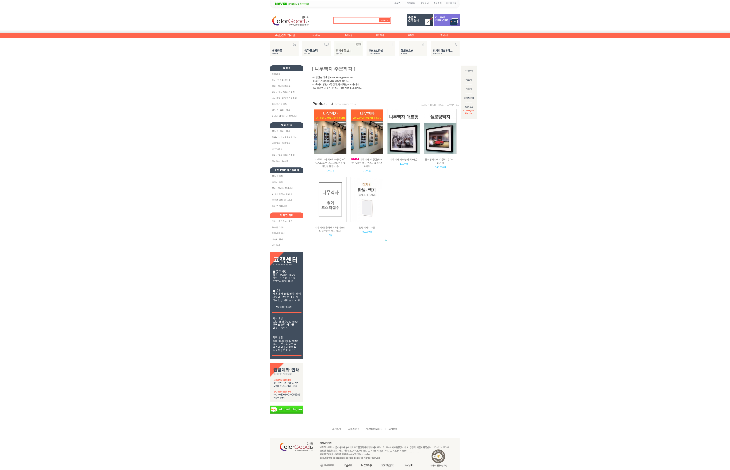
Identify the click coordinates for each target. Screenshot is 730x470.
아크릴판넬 (277, 149)
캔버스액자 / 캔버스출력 (283, 92)
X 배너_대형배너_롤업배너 (284, 116)
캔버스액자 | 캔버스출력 (283, 155)
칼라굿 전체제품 (279, 206)
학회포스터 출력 (279, 104)
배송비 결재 (277, 239)
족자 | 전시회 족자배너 (282, 188)
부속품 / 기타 (278, 227)
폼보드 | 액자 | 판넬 (281, 110)
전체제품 (276, 74)
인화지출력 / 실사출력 (282, 221)
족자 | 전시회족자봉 (281, 86)
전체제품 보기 (278, 233)
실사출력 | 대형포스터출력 (284, 98)
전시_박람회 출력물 (281, 80)
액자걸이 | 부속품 (280, 161)
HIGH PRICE (437, 105)
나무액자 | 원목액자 (281, 143)
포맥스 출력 (277, 182)
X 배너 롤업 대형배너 (282, 194)
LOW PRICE (453, 105)
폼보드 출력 (277, 176)
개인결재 (276, 245)
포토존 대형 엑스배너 (282, 200)
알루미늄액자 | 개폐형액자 (284, 137)
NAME (424, 105)
